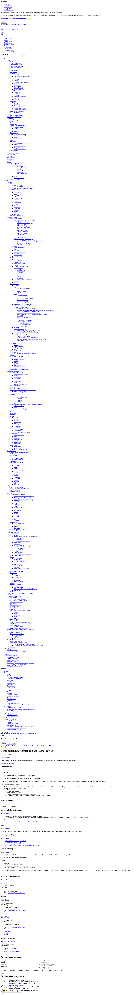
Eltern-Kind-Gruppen (22, 295)
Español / (8, 47)
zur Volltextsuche (8, 10)
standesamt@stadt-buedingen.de (16, 893)
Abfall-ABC (20, 170)
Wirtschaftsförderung (12, 650)
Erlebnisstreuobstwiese (19, 366)
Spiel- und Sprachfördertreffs (24, 303)
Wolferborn (16, 99)
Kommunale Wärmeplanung (17, 634)
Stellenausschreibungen (20, 252)
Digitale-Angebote (18, 268)
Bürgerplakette (17, 377)
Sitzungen (16, 138)
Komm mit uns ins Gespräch (21, 409)
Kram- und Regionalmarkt (23, 546)
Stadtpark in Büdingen (13, 657)
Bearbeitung (17, 69)
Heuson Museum (18, 558)
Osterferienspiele (24, 323)
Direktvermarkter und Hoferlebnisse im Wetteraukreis (20, 593)
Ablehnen (3, 21)
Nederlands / (8, 50)
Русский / (8, 45)
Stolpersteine (17, 590)
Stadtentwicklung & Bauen (14, 596)
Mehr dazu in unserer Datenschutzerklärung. (12, 29)
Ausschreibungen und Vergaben (15, 115)
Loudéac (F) (17, 578)
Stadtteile (12, 191)
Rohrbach (16, 95)
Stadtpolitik (10, 118)
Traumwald (13, 358)
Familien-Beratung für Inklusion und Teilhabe (28, 313)
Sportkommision (14, 433)
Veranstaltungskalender (16, 64)
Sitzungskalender (14, 124)
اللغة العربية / (9, 51)
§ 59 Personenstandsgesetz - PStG (12, 842)
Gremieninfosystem (15, 120)
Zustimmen (4, 22)
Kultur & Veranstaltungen (13, 532)
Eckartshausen (17, 86)
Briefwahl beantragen (15, 153)
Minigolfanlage (14, 455)
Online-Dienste (11, 159)
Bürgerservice (7, 59)
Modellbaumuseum (18, 564)
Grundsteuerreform (12, 160)
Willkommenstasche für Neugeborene (23, 305)
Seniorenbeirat (14, 522)
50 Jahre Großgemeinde (16, 215)
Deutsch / (8, 38)
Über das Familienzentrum (23, 288)
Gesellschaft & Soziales (13, 371)
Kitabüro (16, 249)
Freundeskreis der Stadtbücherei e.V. (19, 369)
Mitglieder (16, 131)
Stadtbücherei (13, 257)
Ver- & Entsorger (14, 163)
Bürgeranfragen (14, 121)
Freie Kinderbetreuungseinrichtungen (23, 239)
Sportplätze (13, 413)
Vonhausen (16, 211)
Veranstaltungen (18, 260)
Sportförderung (14, 445)
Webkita (16, 246)
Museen (12, 557)
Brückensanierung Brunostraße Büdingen (24, 644)
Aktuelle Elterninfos (19, 247)
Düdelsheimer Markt (19, 545)
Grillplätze (13, 461)
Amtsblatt (16, 128)
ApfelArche (17, 368)
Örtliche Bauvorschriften (16, 602)
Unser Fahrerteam (15, 490)
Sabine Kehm (4, 899)
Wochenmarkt (17, 555)
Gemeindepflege (14, 531)
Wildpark (16, 362)
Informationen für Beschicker (24, 554)
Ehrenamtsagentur (18, 381)
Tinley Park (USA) (18, 581)
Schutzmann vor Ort (19, 393)
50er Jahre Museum (19, 560)
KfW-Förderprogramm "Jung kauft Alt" (20, 623)
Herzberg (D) (17, 577)
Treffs (15, 294)
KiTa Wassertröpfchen (22, 231)
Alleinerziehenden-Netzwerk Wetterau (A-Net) (29, 337)
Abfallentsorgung (18, 165)
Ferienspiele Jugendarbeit (20, 348)
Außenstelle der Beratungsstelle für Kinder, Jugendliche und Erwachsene (35, 310)
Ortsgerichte (13, 72)
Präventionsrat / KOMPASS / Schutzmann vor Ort (23, 390)
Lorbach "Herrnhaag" (19, 89)
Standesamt (13, 101)
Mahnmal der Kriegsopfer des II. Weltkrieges (25, 589)
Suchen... (3, 56)
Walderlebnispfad (18, 365)
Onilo (18, 275)
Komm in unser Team (15, 491)
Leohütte (16, 361)
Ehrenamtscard (17, 375)
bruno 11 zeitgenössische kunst (21, 568)
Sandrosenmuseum (18, 562)
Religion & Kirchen (15, 385)
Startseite (6, 671)
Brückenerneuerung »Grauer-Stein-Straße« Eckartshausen (28, 645)
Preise (15, 423)
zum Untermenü (8, 7)
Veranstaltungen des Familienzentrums (23, 304)
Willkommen (13, 183)
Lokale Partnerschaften (19, 616)
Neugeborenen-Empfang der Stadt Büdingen (28, 330)
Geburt (15, 102)
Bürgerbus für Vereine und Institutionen (20, 488)
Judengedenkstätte (18, 586)
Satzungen (16, 250)
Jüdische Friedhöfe (18, 88)
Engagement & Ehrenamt (16, 372)
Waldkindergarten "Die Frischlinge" (26, 240)
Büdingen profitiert (12, 658)
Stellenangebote (11, 154)
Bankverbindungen (15, 112)
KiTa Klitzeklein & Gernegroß (24, 223)
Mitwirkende (17, 443)
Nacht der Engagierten (19, 458)
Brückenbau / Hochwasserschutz (18, 642)
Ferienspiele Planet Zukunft (24, 321)
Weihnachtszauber (18, 552)
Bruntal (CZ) (17, 574)
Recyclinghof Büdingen (23, 173)
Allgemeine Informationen (17, 487)
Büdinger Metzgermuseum (20, 561)
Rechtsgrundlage (18, 635)
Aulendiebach (17, 75)
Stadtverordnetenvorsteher (20, 136)
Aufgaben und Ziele (22, 397)
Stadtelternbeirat (18, 255)
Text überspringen (5, 757)
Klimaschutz (10, 631)
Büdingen (16, 79)
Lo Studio (16, 567)
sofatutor (19, 273)
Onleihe (19, 269)
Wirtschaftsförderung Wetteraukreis (19, 651)
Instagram (16, 327)
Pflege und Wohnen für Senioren (18, 529)
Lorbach (16, 204)
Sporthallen (13, 414)
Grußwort (12, 61)
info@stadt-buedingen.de (14, 951)
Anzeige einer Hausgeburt (7, 763)
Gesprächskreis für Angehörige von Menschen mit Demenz (32, 314)
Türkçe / (8, 41)
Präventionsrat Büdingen (23, 334)
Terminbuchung (11, 157)
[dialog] (70, 29)
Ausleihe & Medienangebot (21, 266)
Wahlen (9, 151)
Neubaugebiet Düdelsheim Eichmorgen (24, 622)
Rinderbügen (17, 93)
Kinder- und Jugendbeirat (16, 350)
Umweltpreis (17, 378)
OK (2, 32)
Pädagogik (16, 253)
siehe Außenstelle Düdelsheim (17, 985)
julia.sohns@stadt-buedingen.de (16, 927)
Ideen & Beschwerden (16, 67)
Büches (15, 77)
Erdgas (15, 176)
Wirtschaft (6, 648)
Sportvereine (13, 411)
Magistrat (12, 130)
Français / (8, 43)
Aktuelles (9, 114)
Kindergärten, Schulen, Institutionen (23, 279)
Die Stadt (9, 182)
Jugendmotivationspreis (20, 379)
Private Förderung (18, 615)
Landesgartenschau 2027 (10, 655)
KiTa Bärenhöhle (21, 221)
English (6, 40)
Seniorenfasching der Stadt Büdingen (23, 499)
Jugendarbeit (13, 343)
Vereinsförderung (14, 456)
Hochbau (12, 647)
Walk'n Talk (20, 316)
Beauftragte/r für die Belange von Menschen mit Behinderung (26, 404)
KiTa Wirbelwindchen (22, 236)
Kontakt (6, 933)
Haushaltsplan (14, 150)
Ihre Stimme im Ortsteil (20, 149)
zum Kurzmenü (8, 8)
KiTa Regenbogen (21, 224)
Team (18, 289)
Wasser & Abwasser (19, 178)
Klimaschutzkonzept (15, 632)
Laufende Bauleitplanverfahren (18, 607)
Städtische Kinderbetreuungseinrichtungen (24, 220)
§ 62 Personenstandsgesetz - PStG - (13, 844)
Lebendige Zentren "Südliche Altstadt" (20, 610)
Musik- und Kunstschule (16, 356)
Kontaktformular (18, 256)
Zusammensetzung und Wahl (21, 143)
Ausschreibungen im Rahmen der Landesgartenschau (20, 663)
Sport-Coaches (17, 440)
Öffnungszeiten (17, 262)
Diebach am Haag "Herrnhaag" (22, 82)
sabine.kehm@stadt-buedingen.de (17, 910)
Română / (9, 44)
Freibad (12, 416)
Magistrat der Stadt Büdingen (8, 941)
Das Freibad (17, 419)
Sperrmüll (19, 169)
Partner (12, 583)
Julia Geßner (4, 916)
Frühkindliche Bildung (16, 218)
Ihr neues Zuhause (18, 185)
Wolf (15, 98)
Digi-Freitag (20, 276)
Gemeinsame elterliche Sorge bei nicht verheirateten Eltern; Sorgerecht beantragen (22, 821)
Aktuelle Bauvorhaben (13, 639)
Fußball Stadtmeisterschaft (20, 449)
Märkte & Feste (14, 535)
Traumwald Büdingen (19, 359)
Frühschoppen (20, 548)
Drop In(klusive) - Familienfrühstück (26, 297)
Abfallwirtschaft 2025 (22, 166)
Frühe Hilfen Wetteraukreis (24, 336)
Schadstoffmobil (21, 175)
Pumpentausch (20, 429)
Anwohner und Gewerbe (23, 541)
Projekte (16, 613)
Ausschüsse (13, 140)
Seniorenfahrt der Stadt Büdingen (22, 497)
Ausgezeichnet (20, 186)
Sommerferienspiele (25, 324)
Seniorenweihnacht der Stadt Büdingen (24, 496)
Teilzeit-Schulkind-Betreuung (24, 320)
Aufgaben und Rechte (19, 146)
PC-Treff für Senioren (22, 301)
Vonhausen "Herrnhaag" (20, 96)
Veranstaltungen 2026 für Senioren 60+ (24, 500)
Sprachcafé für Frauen (22, 300)
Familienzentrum (14, 284)
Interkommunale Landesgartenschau (16, 664)
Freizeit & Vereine (11, 451)
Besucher (19, 538)
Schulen (12, 355)
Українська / (9, 48)
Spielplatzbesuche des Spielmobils (25, 298)
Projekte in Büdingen (12, 660)
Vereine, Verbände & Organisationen (19, 452)
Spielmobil (16, 349)
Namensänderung (18, 106)
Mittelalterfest (17, 542)
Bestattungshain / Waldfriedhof (21, 76)
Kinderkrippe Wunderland (23, 243)
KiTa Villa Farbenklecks (23, 230)
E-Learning (20, 272)
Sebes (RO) (17, 580)
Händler (19, 539)
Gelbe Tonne (20, 172)
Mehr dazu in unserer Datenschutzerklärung (13, 18)
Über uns (16, 345)
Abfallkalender (20, 167)
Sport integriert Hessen (19, 403)
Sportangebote (17, 442)
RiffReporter (20, 278)
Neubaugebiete (14, 621)
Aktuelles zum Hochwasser (17, 111)
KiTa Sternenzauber (22, 228)
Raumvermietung (21, 291)
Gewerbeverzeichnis (12, 652)
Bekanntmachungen (19, 127)
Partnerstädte (13, 573)
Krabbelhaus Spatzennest (23, 227)
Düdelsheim (17, 85)
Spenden (19, 292)
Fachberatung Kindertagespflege (22, 244)
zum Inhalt (6, 4)
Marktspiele (20, 549)
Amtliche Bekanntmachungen (18, 125)
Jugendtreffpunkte (18, 346)
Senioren (9, 493)
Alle (50, 745)
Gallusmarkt (17, 551)
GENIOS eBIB (21, 271)
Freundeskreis (17, 281)
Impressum (6, 934)
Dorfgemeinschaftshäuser (16, 462)
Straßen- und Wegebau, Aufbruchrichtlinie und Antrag (21, 629)
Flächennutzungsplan (15, 605)
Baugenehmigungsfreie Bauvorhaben (19, 600)
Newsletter (10, 156)
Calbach (16, 80)
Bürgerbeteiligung (11, 661)
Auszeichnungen (18, 430)
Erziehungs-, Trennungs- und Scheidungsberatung (29, 311)
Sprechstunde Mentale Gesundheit (25, 317)
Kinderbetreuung (18, 318)
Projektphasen (17, 637)
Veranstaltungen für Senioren (17, 494)
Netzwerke (16, 333)
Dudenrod (16, 83)
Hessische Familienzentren (23, 340)
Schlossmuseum (18, 565)
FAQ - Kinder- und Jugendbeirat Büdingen (25, 353)
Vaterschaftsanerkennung (20, 109)
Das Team (16, 265)
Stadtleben (6, 181)
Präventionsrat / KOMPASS (21, 391)
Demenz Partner (21, 342)
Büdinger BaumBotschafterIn (14, 666)
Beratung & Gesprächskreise (21, 307)
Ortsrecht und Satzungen (16, 66)
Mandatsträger (14, 133)
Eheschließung (17, 104)
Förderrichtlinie (17, 446)
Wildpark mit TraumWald (16, 459)
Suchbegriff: (4, 742)
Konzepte (12, 609)
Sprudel (16, 364)
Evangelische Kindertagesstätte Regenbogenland (29, 242)
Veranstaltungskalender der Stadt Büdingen (28, 332)
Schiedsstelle (13, 70)
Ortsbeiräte (13, 141)
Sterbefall (16, 105)
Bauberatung (13, 597)
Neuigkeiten (20, 401)
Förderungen (17, 427)
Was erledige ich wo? (15, 63)
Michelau (16, 90)
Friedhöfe (12, 73)
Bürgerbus (9, 485)
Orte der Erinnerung (15, 584)
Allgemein (16, 287)
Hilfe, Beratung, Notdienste (14, 117)
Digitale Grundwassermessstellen (18, 628)
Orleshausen (17, 92)
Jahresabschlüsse (14, 179)
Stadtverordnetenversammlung (18, 134)
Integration (13, 394)
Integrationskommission (20, 395)
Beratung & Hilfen (15, 388)
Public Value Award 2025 (23, 432)
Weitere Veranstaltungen (20, 329)
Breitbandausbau (14, 625)
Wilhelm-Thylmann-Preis (20, 384)
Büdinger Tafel (17, 382)
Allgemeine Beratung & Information (26, 308)
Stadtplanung (7, 594)
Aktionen (16, 259)
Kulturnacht (17, 544)
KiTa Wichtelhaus (21, 234)
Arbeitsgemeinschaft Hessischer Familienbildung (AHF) (31, 339)
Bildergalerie (17, 426)
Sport (8, 410)
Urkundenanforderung (19, 108)
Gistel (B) (16, 576)
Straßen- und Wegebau (16, 641)
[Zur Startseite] (13, 24)
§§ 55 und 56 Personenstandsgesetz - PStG (15, 841)
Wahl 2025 (16, 352)
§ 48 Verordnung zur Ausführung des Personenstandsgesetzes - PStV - (22, 845)
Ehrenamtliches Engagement (21, 374)
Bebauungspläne (14, 606)
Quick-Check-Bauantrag (20, 599)
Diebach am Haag (18, 198)
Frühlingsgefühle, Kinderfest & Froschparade (25, 536)
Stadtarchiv (13, 591)
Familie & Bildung (12, 217)
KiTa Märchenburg (22, 226)
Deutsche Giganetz (18, 626)
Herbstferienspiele (24, 326)
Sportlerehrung (17, 448)
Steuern (9, 162)
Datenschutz (7, 931)
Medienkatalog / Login (19, 263)
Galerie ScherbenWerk (19, 570)
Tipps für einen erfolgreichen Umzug (23, 188)
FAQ (15, 282)
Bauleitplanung (14, 603)
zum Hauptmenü (8, 5)
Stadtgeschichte (14, 189)
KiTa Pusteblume (21, 237)
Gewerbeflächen (14, 619)
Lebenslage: (4, 743)
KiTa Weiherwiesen (22, 233)
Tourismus (6, 654)
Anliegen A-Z (10, 60)
